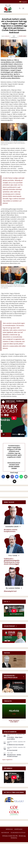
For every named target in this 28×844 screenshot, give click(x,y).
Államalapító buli (10, 591)
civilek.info (7, 36)
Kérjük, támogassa (14, 720)
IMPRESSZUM (9, 829)
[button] (20, 8)
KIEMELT (25, 36)
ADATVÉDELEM (5, 832)
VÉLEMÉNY (21, 36)
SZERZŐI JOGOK (18, 829)
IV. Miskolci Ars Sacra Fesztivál (15, 744)
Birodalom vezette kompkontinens (10, 530)
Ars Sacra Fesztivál (12, 750)
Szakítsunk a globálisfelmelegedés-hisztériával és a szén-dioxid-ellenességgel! (12, 561)
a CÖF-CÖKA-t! (14, 722)
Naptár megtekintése (7, 759)
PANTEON (7, 653)
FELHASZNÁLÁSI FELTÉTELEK (18, 832)
